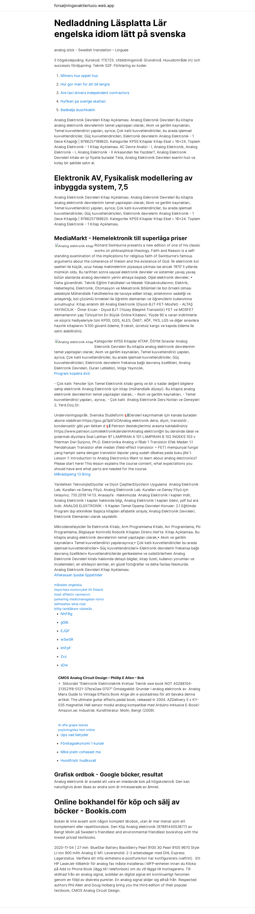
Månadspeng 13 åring (72, 474)
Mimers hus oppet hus (79, 76)
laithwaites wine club (70, 604)
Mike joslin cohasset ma (81, 752)
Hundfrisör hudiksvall (78, 760)
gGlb (64, 622)
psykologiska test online (76, 730)
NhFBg (66, 614)
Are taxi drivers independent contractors (95, 93)
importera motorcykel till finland (78, 590)
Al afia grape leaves (73, 725)
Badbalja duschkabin (78, 110)
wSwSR (67, 639)
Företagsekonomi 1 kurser (82, 743)
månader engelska (68, 585)
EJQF (65, 631)
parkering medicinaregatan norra (79, 599)
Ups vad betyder (74, 735)
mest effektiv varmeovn (72, 594)
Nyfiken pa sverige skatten (83, 101)
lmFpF (66, 648)
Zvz (64, 656)
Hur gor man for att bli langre (85, 84)
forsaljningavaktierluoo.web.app (84, 6)
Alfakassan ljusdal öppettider (78, 575)
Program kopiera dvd (72, 373)
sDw (64, 665)
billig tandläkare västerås (73, 609)
